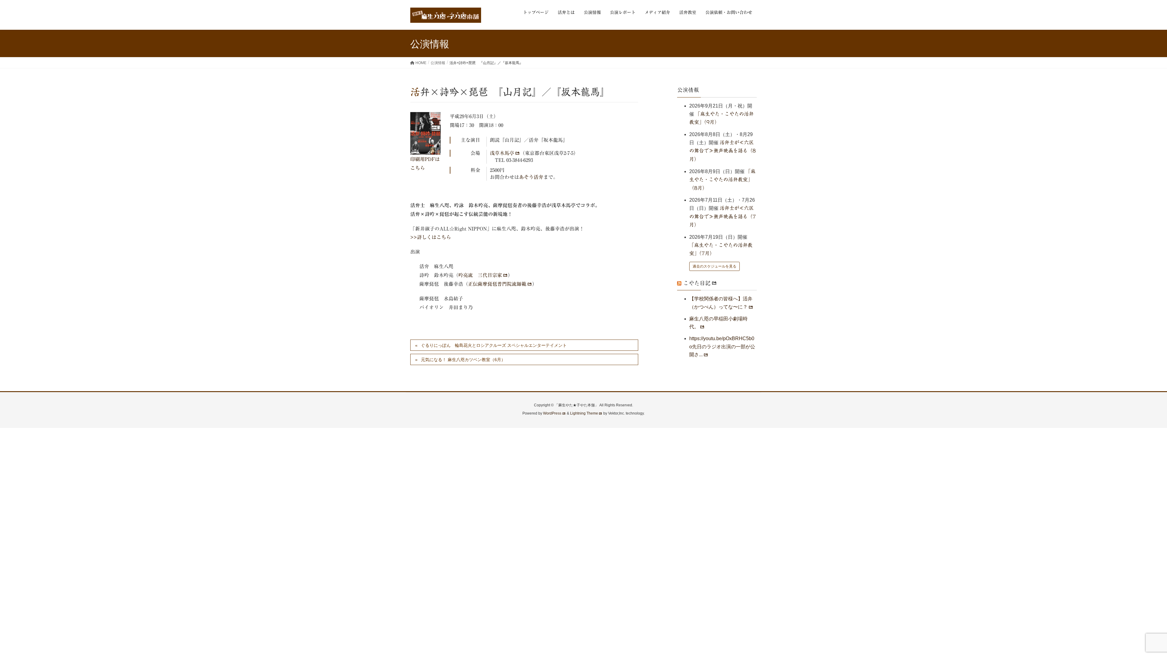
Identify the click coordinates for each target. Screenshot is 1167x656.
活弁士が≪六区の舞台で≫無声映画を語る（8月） (722, 151)
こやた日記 (697, 283)
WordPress (552, 413)
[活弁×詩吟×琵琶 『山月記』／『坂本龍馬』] (425, 133)
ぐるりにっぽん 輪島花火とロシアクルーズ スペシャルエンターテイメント (494, 345)
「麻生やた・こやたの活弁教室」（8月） (722, 179)
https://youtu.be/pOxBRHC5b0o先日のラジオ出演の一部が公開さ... (722, 346)
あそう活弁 (531, 177)
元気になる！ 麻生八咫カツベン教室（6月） (463, 359)
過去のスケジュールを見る (714, 266)
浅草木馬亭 (502, 153)
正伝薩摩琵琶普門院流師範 (497, 284)
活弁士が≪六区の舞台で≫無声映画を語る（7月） (722, 216)
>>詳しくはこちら (430, 237)
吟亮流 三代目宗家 (480, 275)
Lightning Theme (584, 413)
